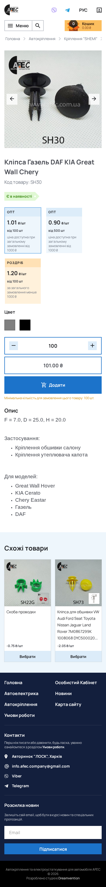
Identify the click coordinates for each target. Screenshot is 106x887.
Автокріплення (20, 704)
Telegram (20, 785)
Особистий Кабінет (76, 682)
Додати (57, 385)
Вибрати (28, 656)
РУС (83, 10)
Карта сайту (68, 704)
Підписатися (53, 849)
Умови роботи (19, 715)
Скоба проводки (21, 611)
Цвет (9, 312)
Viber (17, 775)
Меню (22, 26)
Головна (13, 682)
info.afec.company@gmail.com (41, 766)
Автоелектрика (21, 693)
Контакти (14, 735)
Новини (63, 693)
